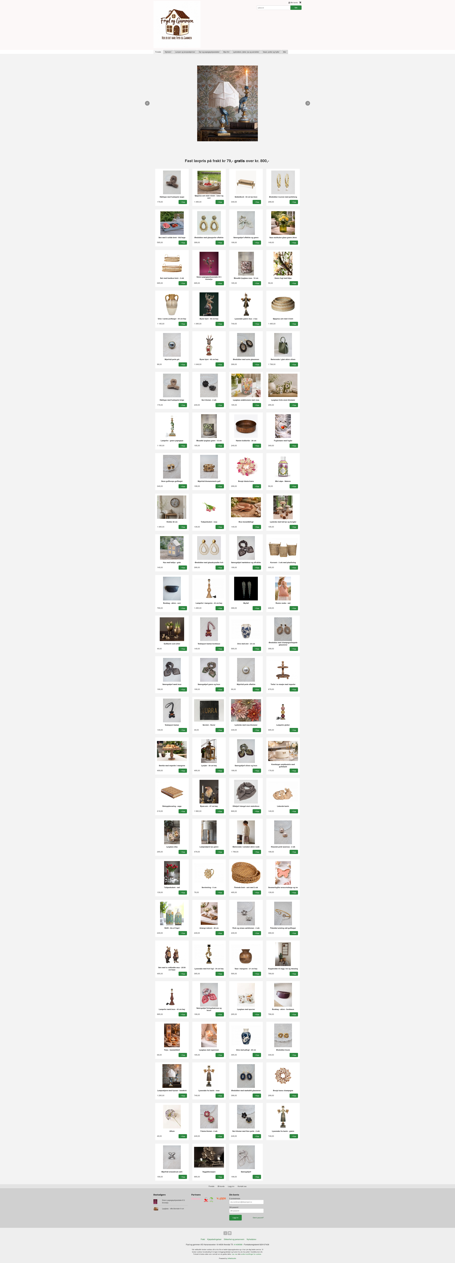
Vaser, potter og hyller (271, 52)
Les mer (235, 1254)
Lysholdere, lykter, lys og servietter (246, 52)
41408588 (238, 1244)
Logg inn (231, 1186)
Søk (296, 7)
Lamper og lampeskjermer (185, 52)
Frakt (203, 1239)
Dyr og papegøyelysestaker (209, 52)
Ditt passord (233, 1207)
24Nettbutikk (232, 1258)
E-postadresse (234, 1198)
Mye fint (226, 52)
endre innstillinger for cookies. (251, 1254)
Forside (158, 52)
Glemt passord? (258, 1217)
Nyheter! (168, 52)
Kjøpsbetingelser (214, 1239)
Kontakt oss (242, 1186)
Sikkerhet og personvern (234, 1239)
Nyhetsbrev (251, 1239)
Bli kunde (221, 1186)
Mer (284, 52)
